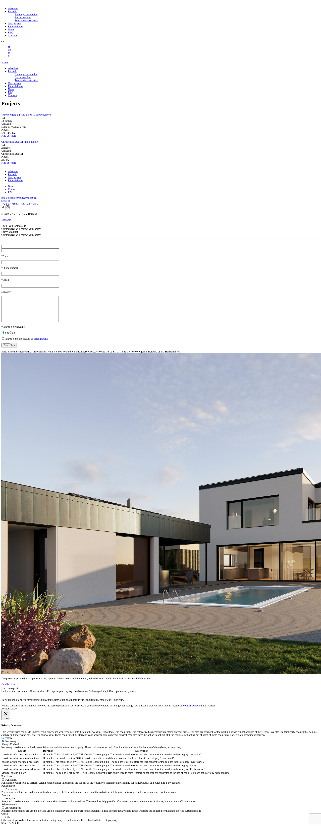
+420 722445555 (29, 203)
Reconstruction (23, 17)
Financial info (15, 26)
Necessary (10, 741)
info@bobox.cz (9, 197)
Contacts (12, 35)
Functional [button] (7, 776)
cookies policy (190, 705)
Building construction (26, 14)
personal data (41, 338)
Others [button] (4, 813)
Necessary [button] (6, 738)
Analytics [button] (6, 795)
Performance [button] (8, 785)
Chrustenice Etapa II (12, 141)
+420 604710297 (10, 203)
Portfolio (12, 11)
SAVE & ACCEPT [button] (11, 823)
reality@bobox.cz (27, 197)
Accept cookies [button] (9, 708)
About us (13, 8)
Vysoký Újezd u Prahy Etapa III (18, 114)
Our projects (14, 23)
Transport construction (26, 20)
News (11, 29)
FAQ (10, 32)
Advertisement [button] (9, 804)
